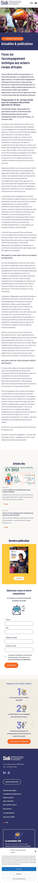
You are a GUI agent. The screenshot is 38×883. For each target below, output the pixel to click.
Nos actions (7, 809)
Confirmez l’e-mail (11, 646)
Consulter (19, 578)
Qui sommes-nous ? (10, 805)
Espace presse (8, 797)
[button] (35, 851)
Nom (7, 628)
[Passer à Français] (4, 822)
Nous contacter (11, 782)
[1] (12, 181)
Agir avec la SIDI (8, 817)
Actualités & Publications (12, 794)
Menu (31, 3)
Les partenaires (8, 813)
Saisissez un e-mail (11, 637)
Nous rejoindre (8, 801)
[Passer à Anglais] (7, 822)
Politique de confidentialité (22, 659)
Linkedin (4, 772)
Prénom (8, 619)
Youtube (9, 772)
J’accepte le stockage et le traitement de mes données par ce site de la (20, 657)
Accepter (19, 869)
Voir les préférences (19, 879)
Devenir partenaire (9, 790)
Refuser (19, 874)
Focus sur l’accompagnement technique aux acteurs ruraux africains (17, 514)
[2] (18, 250)
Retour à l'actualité (14, 39)
